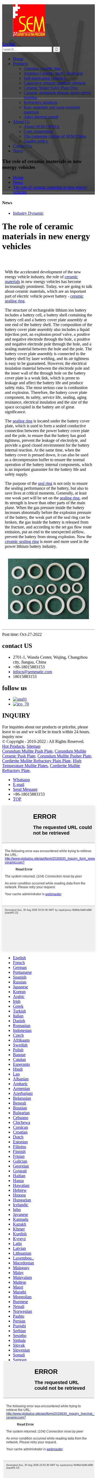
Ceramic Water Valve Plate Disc (51, 88)
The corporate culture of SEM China (55, 136)
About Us (21, 121)
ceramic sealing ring (22, 541)
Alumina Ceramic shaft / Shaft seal (53, 73)
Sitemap (33, 746)
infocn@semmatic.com (32, 671)
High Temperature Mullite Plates (41, 763)
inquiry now (12, 736)
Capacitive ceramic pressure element (54, 83)
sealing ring (22, 421)
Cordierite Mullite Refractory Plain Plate (36, 761)
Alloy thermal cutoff (41, 117)
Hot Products (13, 746)
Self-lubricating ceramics (45, 78)
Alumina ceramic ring (42, 68)
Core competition (38, 131)
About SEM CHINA (42, 126)
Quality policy (36, 141)
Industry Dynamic (28, 213)
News (18, 151)
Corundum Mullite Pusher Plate (64, 756)
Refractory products (40, 102)
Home (18, 59)
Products (20, 63)
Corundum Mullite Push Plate (27, 751)
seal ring (45, 483)
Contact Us (22, 146)
